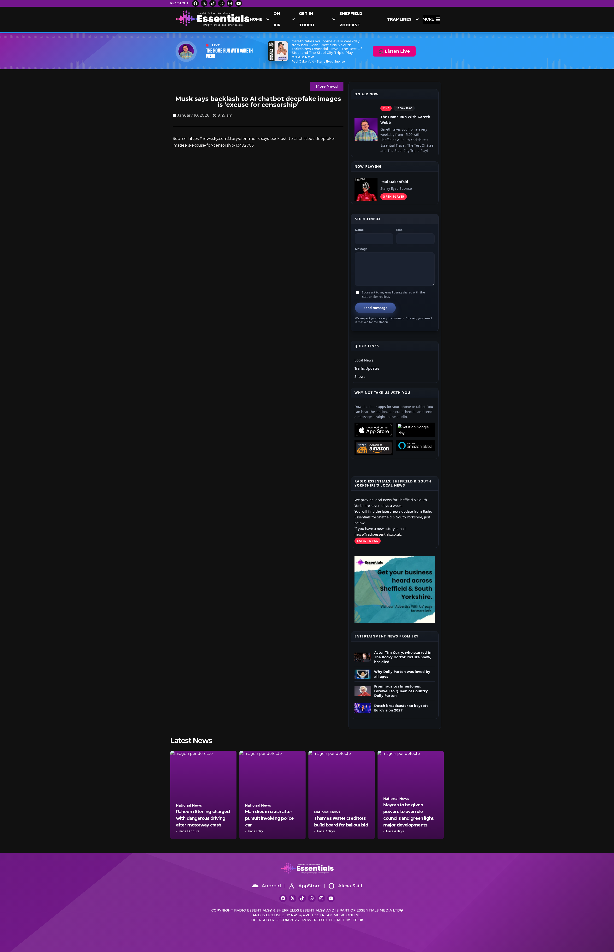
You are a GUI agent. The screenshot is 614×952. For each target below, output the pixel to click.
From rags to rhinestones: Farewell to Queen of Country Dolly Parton (401, 691)
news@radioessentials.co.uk (377, 534)
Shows (359, 376)
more (428, 19)
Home (256, 19)
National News (189, 805)
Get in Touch (306, 19)
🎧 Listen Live (394, 51)
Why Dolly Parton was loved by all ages (402, 674)
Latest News (367, 541)
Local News (363, 360)
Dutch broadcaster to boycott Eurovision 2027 (401, 708)
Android (271, 886)
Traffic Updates (366, 368)
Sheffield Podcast (350, 19)
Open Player (393, 197)
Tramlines (399, 19)
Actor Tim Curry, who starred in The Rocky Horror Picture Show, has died (402, 657)
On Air (277, 19)
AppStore (309, 886)
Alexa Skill (350, 886)
